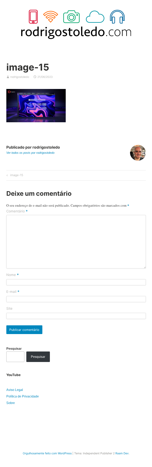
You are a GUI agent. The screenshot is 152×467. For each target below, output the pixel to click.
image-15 (16, 176)
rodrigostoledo (19, 76)
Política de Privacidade (22, 396)
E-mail (12, 291)
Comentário (17, 211)
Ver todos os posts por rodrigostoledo (30, 152)
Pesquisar (14, 348)
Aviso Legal (14, 390)
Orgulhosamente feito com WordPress (47, 453)
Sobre (10, 403)
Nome (12, 275)
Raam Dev (122, 453)
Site (9, 308)
